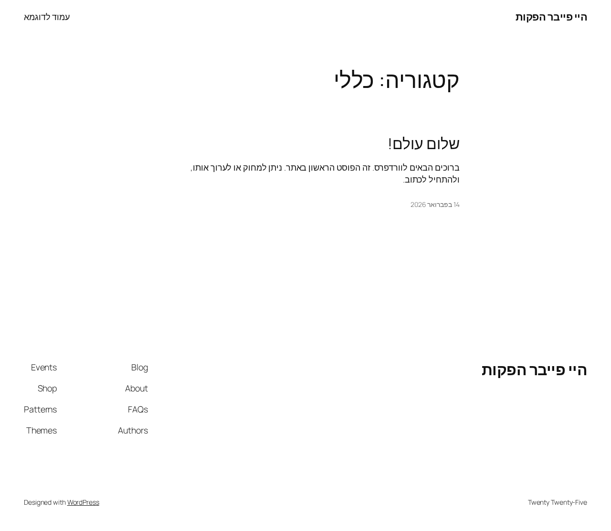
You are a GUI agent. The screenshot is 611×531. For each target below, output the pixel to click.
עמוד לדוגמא (47, 16)
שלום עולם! (423, 143)
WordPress (83, 502)
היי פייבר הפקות (552, 17)
